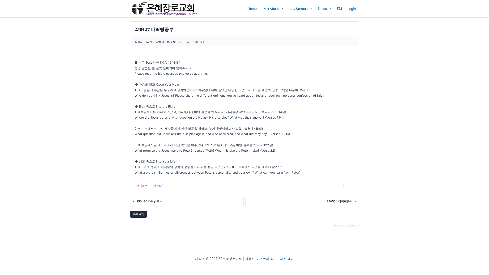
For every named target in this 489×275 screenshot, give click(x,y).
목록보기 (138, 214)
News (322, 9)
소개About (271, 9)
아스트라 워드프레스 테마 (275, 259)
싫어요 (158, 185)
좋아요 (142, 185)
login (352, 9)
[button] (281, 8)
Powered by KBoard (346, 225)
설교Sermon (298, 9)
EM (339, 9)
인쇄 (348, 185)
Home (252, 9)
